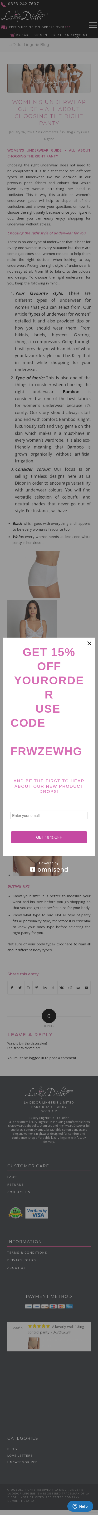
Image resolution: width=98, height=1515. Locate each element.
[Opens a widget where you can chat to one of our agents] (80, 1507)
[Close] (89, 643)
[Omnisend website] (49, 866)
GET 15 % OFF (49, 837)
